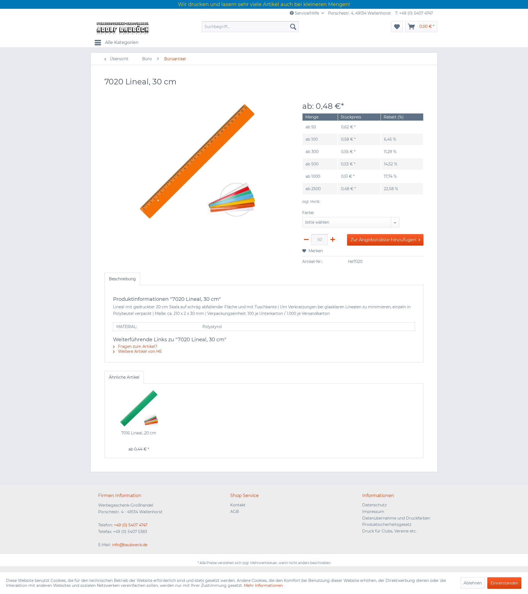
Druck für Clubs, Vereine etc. (389, 531)
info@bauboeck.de (129, 544)
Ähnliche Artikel (124, 377)
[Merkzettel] (397, 26)
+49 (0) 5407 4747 (130, 525)
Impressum (373, 511)
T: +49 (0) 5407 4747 (414, 13)
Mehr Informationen (263, 585)
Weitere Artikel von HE (139, 351)
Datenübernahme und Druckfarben (396, 518)
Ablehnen (473, 583)
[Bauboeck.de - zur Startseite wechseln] (122, 28)
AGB (234, 511)
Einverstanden (504, 583)
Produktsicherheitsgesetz (386, 524)
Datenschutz (374, 505)
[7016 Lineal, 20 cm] (138, 408)
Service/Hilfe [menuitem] (307, 13)
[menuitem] (250, 26)
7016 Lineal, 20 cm (138, 433)
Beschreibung (122, 278)
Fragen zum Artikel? (137, 346)
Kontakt (238, 505)
